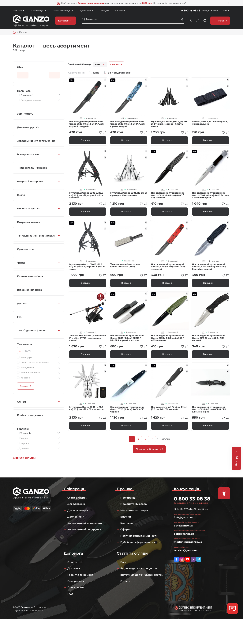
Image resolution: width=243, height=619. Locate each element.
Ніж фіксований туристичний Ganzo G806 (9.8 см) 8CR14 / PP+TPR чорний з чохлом (127, 337)
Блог (123, 562)
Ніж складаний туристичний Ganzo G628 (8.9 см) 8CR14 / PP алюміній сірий (209, 409)
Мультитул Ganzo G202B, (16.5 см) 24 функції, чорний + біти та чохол (87, 266)
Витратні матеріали (30, 181)
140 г (97, 64)
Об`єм (21, 401)
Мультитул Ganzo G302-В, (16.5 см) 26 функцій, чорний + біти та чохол (86, 195)
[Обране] (204, 20)
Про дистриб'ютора (133, 503)
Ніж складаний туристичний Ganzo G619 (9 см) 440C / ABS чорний (209, 337)
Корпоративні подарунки (84, 529)
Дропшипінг (75, 516)
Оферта (125, 529)
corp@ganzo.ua (184, 533)
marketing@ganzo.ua (188, 541)
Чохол (21, 262)
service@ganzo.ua (185, 550)
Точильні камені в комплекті (36, 235)
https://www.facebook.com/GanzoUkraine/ (176, 559)
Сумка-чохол (25, 249)
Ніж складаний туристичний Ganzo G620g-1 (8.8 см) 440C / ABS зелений (168, 337)
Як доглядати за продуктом (138, 568)
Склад (21, 194)
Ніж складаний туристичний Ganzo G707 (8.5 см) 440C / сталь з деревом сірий (210, 195)
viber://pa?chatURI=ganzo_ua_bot (193, 559)
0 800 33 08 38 (190, 10)
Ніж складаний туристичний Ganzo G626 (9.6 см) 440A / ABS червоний (168, 266)
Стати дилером (77, 497)
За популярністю (119, 72)
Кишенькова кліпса (30, 276)
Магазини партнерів (134, 510)
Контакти (120, 10)
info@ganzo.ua (183, 517)
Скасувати (116, 64)
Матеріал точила (28, 154)
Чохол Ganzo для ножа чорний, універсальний (210, 122)
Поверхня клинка (28, 208)
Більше (24, 386)
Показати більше (147, 449)
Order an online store (195, 611)
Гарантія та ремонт (80, 574)
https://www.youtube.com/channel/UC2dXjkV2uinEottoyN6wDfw (187, 559)
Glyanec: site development (195, 607)
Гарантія (23, 428)
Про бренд (127, 497)
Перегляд (87, 97)
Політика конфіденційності (138, 535)
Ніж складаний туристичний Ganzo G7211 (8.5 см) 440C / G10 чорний (127, 409)
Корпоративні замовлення (84, 523)
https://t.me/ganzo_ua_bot (198, 559)
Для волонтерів (77, 510)
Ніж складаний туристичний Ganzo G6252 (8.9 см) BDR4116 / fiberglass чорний (209, 266)
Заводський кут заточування (36, 140)
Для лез (22, 303)
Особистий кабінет (190, 20)
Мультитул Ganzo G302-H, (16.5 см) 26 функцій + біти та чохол (86, 408)
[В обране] (100, 132)
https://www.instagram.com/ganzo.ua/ (182, 559)
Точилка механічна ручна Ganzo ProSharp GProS (125, 265)
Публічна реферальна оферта (140, 542)
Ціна (96, 72)
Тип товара (24, 344)
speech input (182, 19)
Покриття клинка (28, 222)
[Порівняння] (197, 20)
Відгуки (105, 10)
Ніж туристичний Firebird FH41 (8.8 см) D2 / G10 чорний (168, 408)
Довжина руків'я (28, 127)
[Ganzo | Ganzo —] (31, 20)
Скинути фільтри (24, 457)
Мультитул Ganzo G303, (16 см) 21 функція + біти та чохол (128, 194)
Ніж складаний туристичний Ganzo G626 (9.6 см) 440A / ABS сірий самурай (127, 123)
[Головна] (14, 32)
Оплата (72, 562)
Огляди (125, 581)
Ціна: (20, 67)
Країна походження (30, 415)
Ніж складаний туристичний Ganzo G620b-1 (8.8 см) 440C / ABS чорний (168, 195)
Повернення (75, 581)
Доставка (73, 568)
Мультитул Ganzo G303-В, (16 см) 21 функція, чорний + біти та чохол (169, 123)
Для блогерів (76, 503)
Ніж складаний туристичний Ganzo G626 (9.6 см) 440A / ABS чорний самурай (86, 123)
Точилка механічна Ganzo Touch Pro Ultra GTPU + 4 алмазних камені (87, 337)
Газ (19, 316)
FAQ (70, 593)
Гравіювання (75, 587)
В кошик (85, 140)
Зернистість (25, 113)
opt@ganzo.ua (183, 525)
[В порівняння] (104, 132)
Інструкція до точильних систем (141, 574)
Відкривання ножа (29, 289)
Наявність (24, 90)
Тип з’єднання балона (31, 330)
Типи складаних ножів (32, 167)
